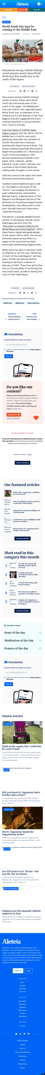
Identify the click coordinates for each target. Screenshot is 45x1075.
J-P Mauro (26, 34)
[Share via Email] (32, 91)
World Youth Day (33, 303)
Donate (21, 10)
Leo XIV (7, 849)
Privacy (22, 1068)
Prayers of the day (16, 648)
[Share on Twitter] (28, 91)
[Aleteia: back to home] (22, 4)
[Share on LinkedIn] (24, 91)
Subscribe (8, 10)
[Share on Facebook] (20, 91)
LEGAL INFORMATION (22, 1052)
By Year (22, 1026)
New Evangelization (11, 889)
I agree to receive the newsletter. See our (24, 350)
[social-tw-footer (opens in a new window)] (25, 1034)
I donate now (12, 415)
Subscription (22, 1010)
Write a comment (22, 463)
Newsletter (22, 1001)
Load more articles (22, 538)
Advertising (22, 1016)
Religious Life (8, 809)
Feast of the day (14, 632)
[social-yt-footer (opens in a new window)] (16, 1034)
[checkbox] (5, 349)
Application (22, 1004)
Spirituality (22, 989)
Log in (30, 454)
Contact (22, 1060)
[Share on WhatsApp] (36, 91)
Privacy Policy (22, 1064)
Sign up (8, 356)
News (4, 17)
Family (6, 770)
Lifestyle (22, 986)
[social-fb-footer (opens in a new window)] (20, 1034)
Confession (8, 724)
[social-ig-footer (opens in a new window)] (29, 1034)
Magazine (22, 1007)
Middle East (7, 303)
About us (22, 1048)
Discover (23, 992)
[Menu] (8, 4)
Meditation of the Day (19, 640)
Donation (22, 1013)
